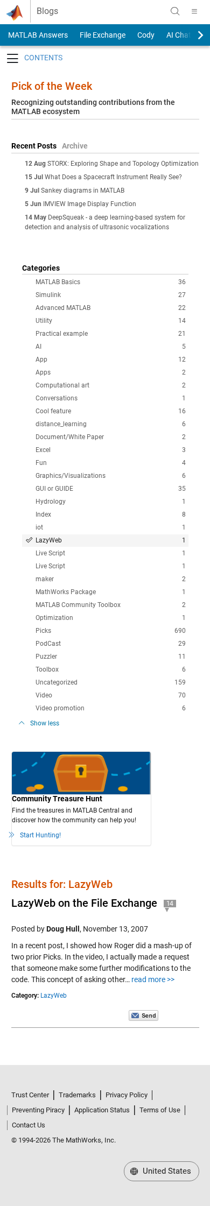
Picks (111, 630)
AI (111, 346)
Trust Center (30, 1095)
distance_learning (111, 424)
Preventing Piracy (38, 1110)
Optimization (111, 618)
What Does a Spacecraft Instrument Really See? (113, 177)
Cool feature (111, 411)
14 (170, 903)
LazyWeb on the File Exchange (84, 903)
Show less (44, 723)
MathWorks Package (111, 592)
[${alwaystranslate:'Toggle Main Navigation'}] (194, 11)
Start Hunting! (40, 835)
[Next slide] (191, 35)
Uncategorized (111, 682)
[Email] (143, 1015)
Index (111, 514)
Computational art (111, 385)
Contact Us (28, 1125)
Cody (146, 35)
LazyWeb (111, 540)
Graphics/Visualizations (111, 475)
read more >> (152, 979)
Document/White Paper (111, 437)
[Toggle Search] (175, 11)
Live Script (111, 553)
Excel (111, 450)
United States (166, 1171)
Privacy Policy (127, 1095)
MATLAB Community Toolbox (111, 605)
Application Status (102, 1110)
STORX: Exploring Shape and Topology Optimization (123, 163)
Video (111, 695)
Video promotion (111, 708)
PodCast (111, 643)
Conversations (111, 398)
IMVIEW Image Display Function (89, 204)
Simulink (111, 295)
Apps (111, 372)
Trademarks (77, 1095)
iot (111, 527)
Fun (111, 463)
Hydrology (111, 501)
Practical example (111, 333)
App (111, 359)
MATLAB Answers (37, 35)
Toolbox (111, 669)
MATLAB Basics (111, 282)
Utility (111, 321)
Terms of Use (159, 1110)
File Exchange (102, 35)
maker (111, 579)
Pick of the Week (51, 86)
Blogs (47, 11)
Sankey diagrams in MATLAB (82, 190)
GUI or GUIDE (111, 488)
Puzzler (111, 656)
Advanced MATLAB (111, 308)
